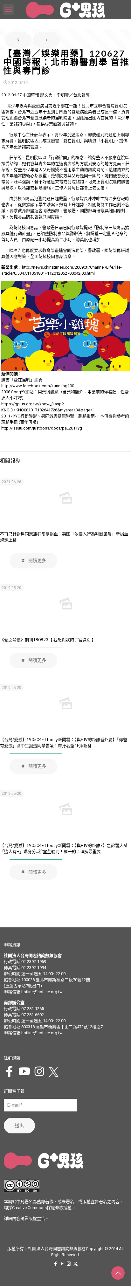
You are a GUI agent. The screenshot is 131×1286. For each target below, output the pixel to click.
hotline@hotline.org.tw (42, 991)
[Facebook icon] (55, 1264)
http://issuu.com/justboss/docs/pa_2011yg (41, 428)
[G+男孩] (65, 9)
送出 (19, 1125)
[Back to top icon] (118, 1273)
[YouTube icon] (62, 1264)
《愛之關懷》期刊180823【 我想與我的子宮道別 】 (48, 639)
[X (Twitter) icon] (75, 1264)
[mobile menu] (8, 9)
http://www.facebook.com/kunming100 (37, 385)
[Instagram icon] (68, 1264)
